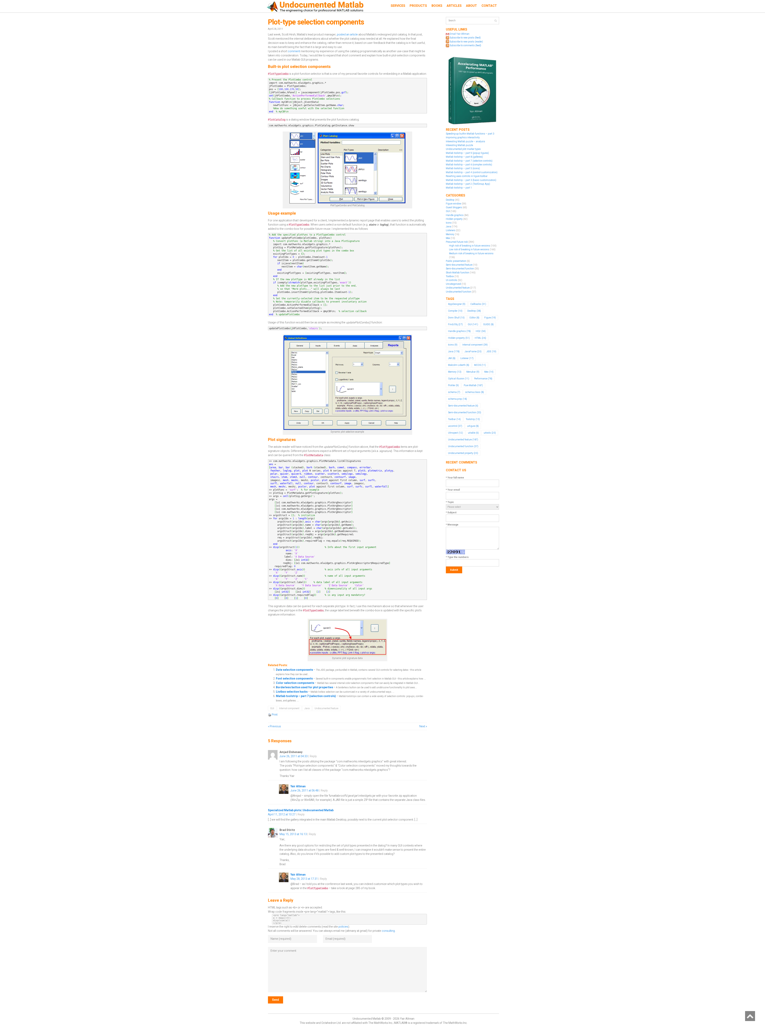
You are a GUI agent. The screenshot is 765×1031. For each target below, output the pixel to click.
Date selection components (295, 670)
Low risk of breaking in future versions (469, 249)
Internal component (289, 708)
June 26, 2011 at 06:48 (304, 790)
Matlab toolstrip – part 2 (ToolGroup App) (468, 184)
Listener (467, 358)
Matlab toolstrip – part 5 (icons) (463, 168)
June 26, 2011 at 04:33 (294, 756)
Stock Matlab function (457, 272)
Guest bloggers (454, 207)
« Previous (274, 726)
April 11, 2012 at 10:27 (281, 814)
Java (307, 708)
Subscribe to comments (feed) (465, 45)
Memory (450, 234)
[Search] (495, 20)
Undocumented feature (326, 708)
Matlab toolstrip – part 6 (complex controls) (469, 164)
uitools (490, 433)
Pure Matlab (473, 385)
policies (343, 927)
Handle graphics (455, 215)
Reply (313, 756)
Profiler (453, 385)
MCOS (480, 365)
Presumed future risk (457, 242)
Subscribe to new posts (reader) (466, 41)
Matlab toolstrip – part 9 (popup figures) (467, 153)
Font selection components (294, 679)
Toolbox (450, 276)
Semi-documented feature (459, 265)
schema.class (474, 392)
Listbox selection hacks (292, 692)
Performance (483, 378)
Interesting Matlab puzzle (459, 145)
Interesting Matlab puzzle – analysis (465, 141)
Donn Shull (456, 317)
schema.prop (457, 399)
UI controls (451, 280)
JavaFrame (473, 351)
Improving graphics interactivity (463, 137)
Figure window (453, 203)
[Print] (269, 715)
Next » (423, 726)
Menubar (472, 372)
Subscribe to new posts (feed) (465, 37)
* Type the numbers (457, 557)
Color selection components (295, 683)
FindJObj (455, 324)
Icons (449, 223)
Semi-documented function (460, 268)
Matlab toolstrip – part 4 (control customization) (471, 172)
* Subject (451, 512)
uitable (473, 433)
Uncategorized (453, 284)
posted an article (347, 34)
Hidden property (454, 219)
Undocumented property (463, 453)
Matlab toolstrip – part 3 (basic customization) (471, 180)
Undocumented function (458, 292)
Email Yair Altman (459, 34)
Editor (474, 317)
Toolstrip (473, 419)
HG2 (481, 331)
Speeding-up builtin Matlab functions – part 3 (470, 134)
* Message (452, 524)
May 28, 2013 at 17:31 (304, 879)
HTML (480, 338)
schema (454, 392)
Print (275, 715)
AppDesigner (456, 304)
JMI (451, 358)
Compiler (455, 311)
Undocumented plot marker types (463, 149)
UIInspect (455, 433)
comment (294, 51)
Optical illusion (458, 378)
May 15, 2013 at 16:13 (293, 834)
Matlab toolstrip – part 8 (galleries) (464, 157)
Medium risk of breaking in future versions (471, 253)
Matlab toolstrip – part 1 (459, 188)
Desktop (450, 200)
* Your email (453, 490)
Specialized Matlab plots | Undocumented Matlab (300, 810)
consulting (388, 931)
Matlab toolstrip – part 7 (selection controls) (306, 696)
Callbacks (478, 304)
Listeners (450, 230)
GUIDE (488, 324)
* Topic (450, 502)
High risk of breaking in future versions (469, 245)
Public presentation (456, 261)
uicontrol (455, 426)
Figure (490, 317)
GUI (272, 708)
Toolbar (454, 419)
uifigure (473, 426)
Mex (448, 238)
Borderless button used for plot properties (305, 687)
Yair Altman (298, 786)
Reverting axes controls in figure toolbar (466, 176)
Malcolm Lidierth (458, 365)
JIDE (491, 351)
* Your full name (455, 477)
